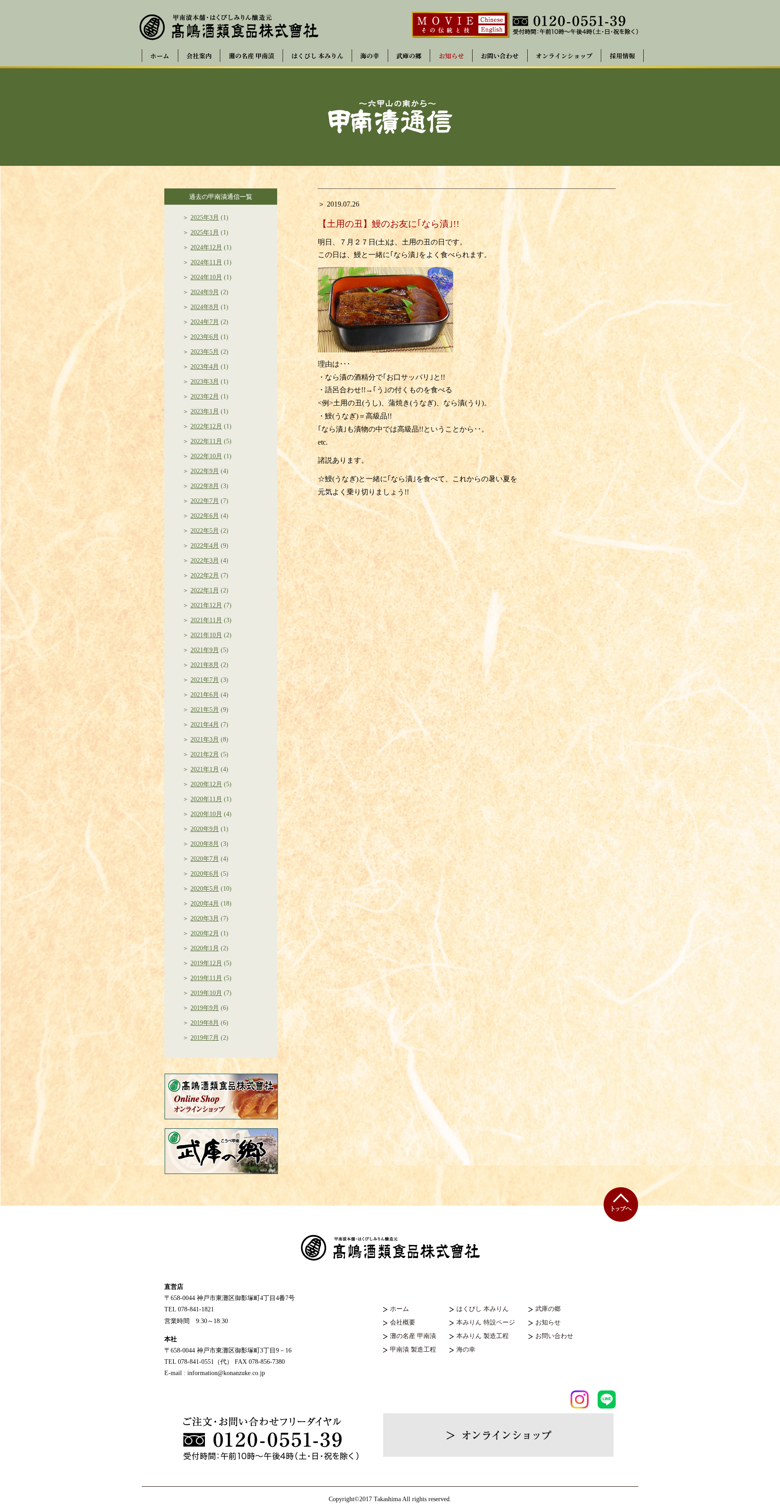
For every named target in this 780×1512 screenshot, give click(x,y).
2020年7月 (204, 858)
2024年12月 (206, 247)
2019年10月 (206, 993)
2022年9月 (204, 471)
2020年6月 (204, 873)
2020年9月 (204, 829)
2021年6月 (204, 694)
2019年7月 (204, 1037)
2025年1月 (204, 232)
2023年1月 (204, 411)
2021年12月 (206, 605)
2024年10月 (206, 277)
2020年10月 (206, 814)
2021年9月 (204, 650)
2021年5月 (204, 709)
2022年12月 (206, 426)
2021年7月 (204, 679)
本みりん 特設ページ (485, 1322)
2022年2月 (204, 575)
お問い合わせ (500, 55)
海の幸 (369, 55)
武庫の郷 (409, 55)
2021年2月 (204, 754)
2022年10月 (206, 456)
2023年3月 (204, 381)
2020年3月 (204, 918)
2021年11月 (206, 620)
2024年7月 (204, 322)
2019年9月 (204, 1008)
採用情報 (622, 55)
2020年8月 (204, 844)
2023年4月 (204, 366)
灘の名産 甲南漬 (251, 55)
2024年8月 (204, 307)
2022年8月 (204, 486)
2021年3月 (204, 739)
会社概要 (402, 1322)
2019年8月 (204, 1022)
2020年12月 (206, 784)
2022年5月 (204, 530)
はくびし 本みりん (318, 55)
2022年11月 (206, 441)
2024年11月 (206, 262)
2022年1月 (204, 590)
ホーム (159, 55)
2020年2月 (204, 933)
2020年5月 (204, 888)
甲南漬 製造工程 (413, 1349)
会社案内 (199, 55)
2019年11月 (206, 978)
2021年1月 (204, 769)
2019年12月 (206, 963)
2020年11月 (206, 799)
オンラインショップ (564, 55)
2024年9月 (204, 292)
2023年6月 (204, 336)
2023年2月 (204, 396)
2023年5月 (204, 351)
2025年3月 (204, 217)
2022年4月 (204, 545)
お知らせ (451, 55)
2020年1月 (204, 948)
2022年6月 (204, 515)
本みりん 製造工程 (482, 1336)
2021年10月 (206, 635)
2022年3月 (204, 560)
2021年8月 (204, 665)
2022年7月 (204, 501)
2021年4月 (204, 724)
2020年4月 (204, 903)
